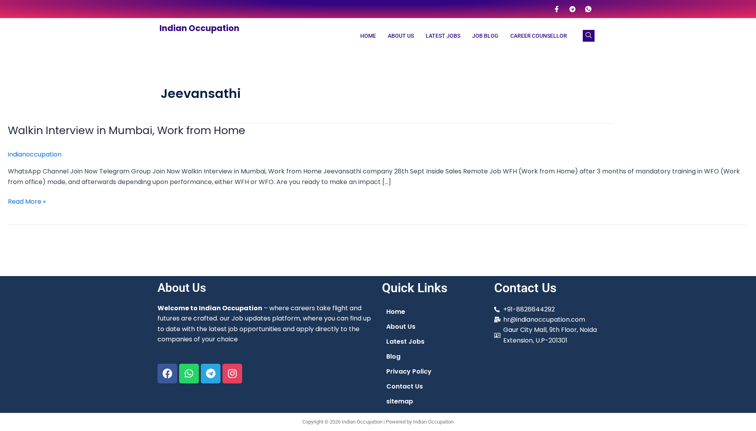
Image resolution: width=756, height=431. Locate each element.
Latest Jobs (443, 36)
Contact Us (404, 386)
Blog (393, 356)
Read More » (27, 201)
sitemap (399, 401)
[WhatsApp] (588, 9)
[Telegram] (572, 9)
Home (368, 36)
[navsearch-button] (589, 36)
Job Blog (485, 36)
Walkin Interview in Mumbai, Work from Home (126, 130)
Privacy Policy (409, 371)
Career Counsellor (538, 36)
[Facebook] (557, 9)
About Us (401, 36)
